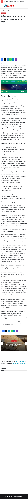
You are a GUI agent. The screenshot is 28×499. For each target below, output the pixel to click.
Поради (7, 10)
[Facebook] (2, 59)
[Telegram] (13, 59)
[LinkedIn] (8, 59)
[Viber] (16, 59)
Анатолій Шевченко (6, 25)
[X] (5, 59)
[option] (14, 343)
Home (3, 10)
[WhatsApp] (10, 59)
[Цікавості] (9, 5)
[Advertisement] (14, 42)
